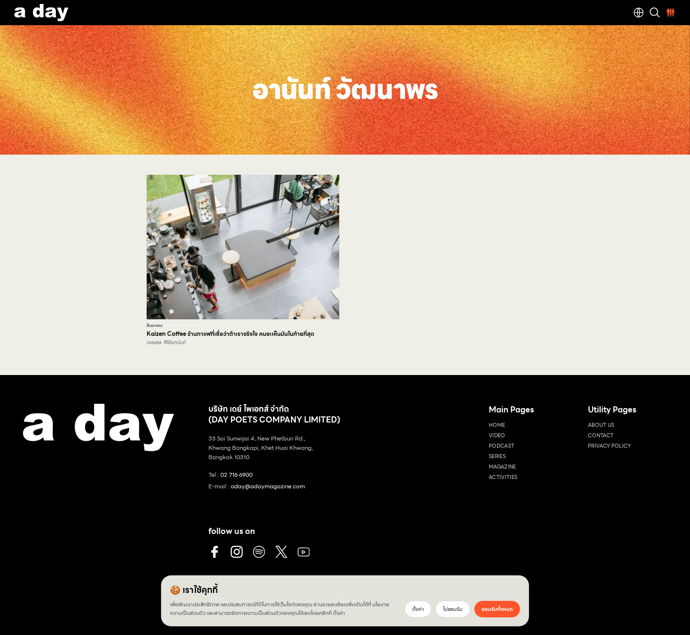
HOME (497, 425)
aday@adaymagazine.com (268, 486)
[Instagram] (237, 552)
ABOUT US (601, 425)
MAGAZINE (502, 467)
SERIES (497, 456)
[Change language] (638, 12)
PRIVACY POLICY (609, 446)
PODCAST (501, 446)
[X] (281, 552)
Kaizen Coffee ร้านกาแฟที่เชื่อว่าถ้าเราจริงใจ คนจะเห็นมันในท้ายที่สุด (230, 333)
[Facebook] (214, 552)
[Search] (655, 13)
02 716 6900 (236, 474)
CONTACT (600, 435)
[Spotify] (259, 552)
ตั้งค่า (339, 613)
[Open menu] (671, 13)
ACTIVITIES (503, 477)
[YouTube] (304, 552)
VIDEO (497, 435)
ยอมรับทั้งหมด (497, 609)
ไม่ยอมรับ (453, 609)
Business (154, 326)
